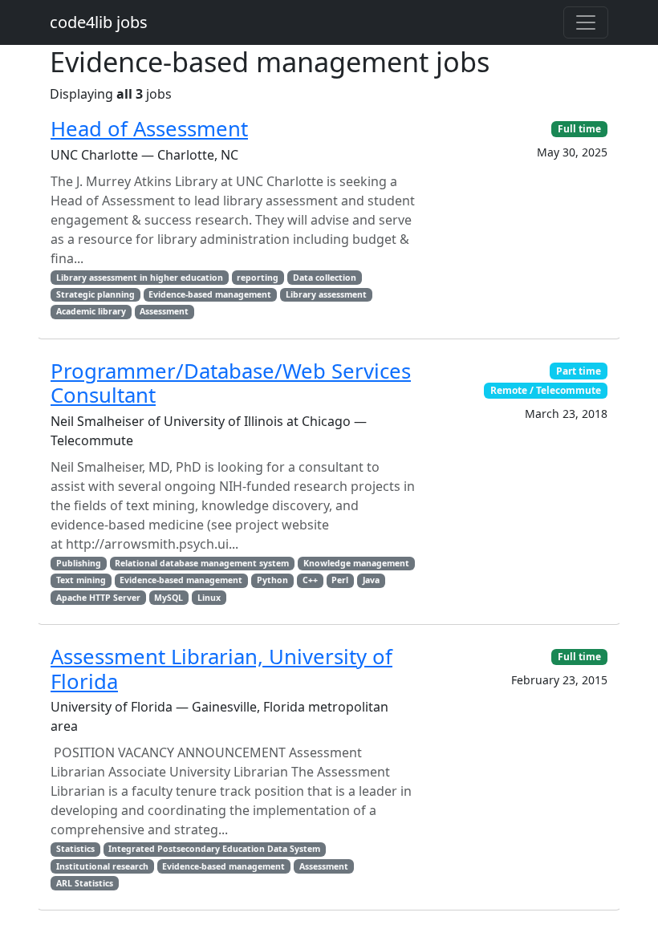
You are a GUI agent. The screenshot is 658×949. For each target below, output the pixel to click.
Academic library (91, 311)
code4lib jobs (99, 22)
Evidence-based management (209, 294)
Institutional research (102, 866)
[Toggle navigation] (585, 22)
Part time (578, 371)
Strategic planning (95, 294)
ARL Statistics (84, 883)
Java (371, 580)
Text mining (81, 580)
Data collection (324, 277)
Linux (209, 597)
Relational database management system (202, 563)
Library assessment (326, 294)
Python (272, 580)
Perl (339, 580)
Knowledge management (356, 563)
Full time (579, 129)
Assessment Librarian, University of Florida (221, 669)
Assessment (164, 311)
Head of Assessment (149, 129)
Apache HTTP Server (98, 597)
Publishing (78, 563)
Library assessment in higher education (139, 277)
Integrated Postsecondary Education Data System (214, 848)
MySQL (168, 597)
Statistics (75, 848)
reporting (257, 277)
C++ (310, 580)
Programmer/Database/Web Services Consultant (231, 383)
